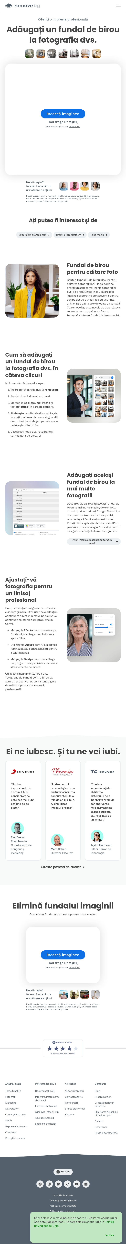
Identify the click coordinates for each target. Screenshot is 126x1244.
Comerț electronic (15, 1114)
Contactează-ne (74, 1096)
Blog (97, 1090)
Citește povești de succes (61, 867)
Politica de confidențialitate (55, 201)
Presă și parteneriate (106, 1132)
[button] (34, 235)
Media (8, 1120)
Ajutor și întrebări (74, 1090)
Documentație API (45, 1090)
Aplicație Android (44, 1117)
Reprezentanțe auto (16, 1126)
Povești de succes (15, 1138)
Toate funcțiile (13, 1090)
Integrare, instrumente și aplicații (47, 1098)
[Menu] (118, 6)
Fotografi (10, 1096)
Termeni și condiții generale (63, 1200)
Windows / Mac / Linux (47, 1111)
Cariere (99, 1121)
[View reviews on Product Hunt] (63, 1048)
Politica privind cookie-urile (63, 1211)
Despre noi (101, 1127)
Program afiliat (103, 1096)
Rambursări (71, 1102)
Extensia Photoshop (46, 1106)
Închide (109, 1235)
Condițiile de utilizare (89, 196)
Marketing (10, 1102)
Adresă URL (74, 126)
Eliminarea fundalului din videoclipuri (106, 1113)
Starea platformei (75, 1108)
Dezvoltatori (12, 1108)
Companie (10, 1132)
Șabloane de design (45, 1123)
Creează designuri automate (104, 1104)
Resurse (69, 1114)
